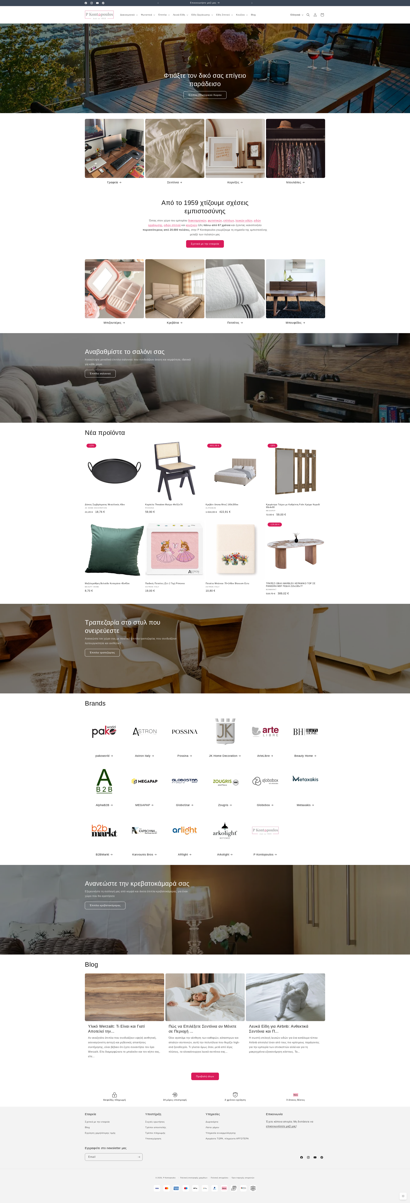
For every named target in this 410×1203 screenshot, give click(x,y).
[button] (128, 14)
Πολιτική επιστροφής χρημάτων (194, 1178)
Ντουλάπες (293, 182)
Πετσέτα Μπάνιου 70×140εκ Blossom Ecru (227, 583)
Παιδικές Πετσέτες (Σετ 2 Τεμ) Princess (165, 583)
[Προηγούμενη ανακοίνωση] (158, 3)
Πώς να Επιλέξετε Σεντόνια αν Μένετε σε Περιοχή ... (203, 1028)
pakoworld (102, 755)
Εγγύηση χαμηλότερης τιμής (100, 1133)
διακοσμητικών (197, 220)
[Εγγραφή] (138, 1157)
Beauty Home (303, 755)
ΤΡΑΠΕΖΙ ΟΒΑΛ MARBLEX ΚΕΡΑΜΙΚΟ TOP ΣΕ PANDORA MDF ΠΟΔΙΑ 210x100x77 (291, 584)
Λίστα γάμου (212, 1127)
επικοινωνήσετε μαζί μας (281, 1126)
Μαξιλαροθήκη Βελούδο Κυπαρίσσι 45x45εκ (107, 583)
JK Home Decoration (223, 755)
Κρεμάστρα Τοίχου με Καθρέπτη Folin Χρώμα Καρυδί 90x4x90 (293, 505)
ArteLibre (263, 755)
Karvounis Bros (142, 854)
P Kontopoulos (264, 854)
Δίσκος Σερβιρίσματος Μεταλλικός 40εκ (105, 504)
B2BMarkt (102, 854)
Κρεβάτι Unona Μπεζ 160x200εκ (222, 504)
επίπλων (228, 220)
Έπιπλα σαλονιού (100, 373)
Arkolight (223, 854)
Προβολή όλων (205, 1076)
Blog (87, 1127)
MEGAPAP (142, 805)
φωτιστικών (215, 220)
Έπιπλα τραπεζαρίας (102, 652)
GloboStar (183, 805)
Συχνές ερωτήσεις (155, 1121)
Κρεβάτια (173, 322)
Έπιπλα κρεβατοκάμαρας (105, 905)
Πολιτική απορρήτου (219, 1178)
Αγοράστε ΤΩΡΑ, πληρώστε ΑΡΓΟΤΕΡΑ (227, 1138)
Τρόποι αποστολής (155, 1127)
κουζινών (191, 225)
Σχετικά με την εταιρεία (205, 243)
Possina (182, 755)
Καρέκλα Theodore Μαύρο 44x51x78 (164, 504)
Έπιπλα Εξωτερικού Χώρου (205, 95)
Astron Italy (143, 755)
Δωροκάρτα (212, 1121)
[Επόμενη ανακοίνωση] (251, 3)
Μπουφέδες (294, 322)
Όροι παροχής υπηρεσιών (243, 1178)
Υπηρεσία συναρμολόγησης (221, 1133)
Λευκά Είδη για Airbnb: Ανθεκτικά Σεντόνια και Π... (278, 1028)
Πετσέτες (233, 322)
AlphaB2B (102, 805)
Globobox (263, 805)
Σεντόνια (173, 182)
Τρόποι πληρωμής (155, 1133)
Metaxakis (304, 805)
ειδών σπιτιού (172, 225)
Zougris (223, 805)
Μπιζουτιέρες (112, 322)
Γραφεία (112, 182)
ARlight (183, 854)
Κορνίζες (233, 182)
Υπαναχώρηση (153, 1138)
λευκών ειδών (243, 220)
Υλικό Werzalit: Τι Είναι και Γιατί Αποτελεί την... (116, 1028)
